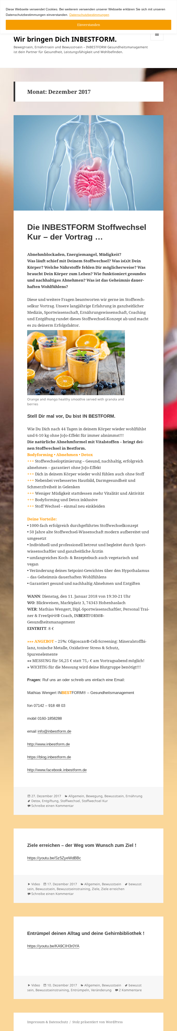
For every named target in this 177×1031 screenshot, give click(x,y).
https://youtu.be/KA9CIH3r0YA (53, 946)
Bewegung (94, 796)
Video (35, 884)
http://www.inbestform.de (48, 744)
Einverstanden (88, 25)
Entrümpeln (80, 990)
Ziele (95, 889)
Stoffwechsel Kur (95, 801)
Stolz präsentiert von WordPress (97, 1022)
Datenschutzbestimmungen (89, 15)
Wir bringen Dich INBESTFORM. (65, 38)
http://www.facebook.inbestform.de (57, 770)
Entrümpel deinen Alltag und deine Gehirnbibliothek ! (86, 933)
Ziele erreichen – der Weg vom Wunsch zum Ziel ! (81, 845)
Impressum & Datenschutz (47, 1022)
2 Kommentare (130, 990)
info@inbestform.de (54, 731)
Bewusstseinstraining (73, 889)
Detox (35, 801)
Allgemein (76, 796)
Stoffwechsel (70, 801)
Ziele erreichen (112, 889)
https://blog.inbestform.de (49, 757)
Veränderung (101, 990)
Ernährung (134, 796)
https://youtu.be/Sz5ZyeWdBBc (54, 858)
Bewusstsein (114, 796)
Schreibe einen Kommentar (52, 805)
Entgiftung (50, 801)
